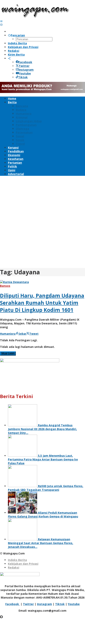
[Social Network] (9, 58)
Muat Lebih (8, 353)
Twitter (24, 66)
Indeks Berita (17, 560)
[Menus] (1, 21)
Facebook (25, 62)
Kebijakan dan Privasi (23, 564)
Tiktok (23, 77)
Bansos (5, 286)
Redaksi (13, 567)
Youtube (25, 73)
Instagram (26, 70)
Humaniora (8, 334)
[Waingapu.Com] (35, 17)
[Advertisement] (42, 221)
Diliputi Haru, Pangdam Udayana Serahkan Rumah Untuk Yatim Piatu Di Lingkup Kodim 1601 (42, 302)
